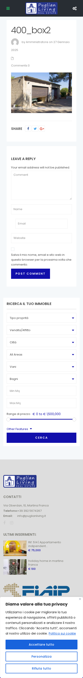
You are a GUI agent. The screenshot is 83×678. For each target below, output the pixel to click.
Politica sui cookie (62, 633)
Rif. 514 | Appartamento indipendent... (44, 544)
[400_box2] (41, 92)
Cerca (41, 438)
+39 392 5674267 (29, 511)
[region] (41, 637)
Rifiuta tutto (41, 668)
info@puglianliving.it (31, 516)
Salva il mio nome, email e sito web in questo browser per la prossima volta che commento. (41, 260)
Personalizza (41, 656)
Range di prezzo (18, 413)
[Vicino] (80, 599)
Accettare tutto (41, 644)
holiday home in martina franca (45, 563)
